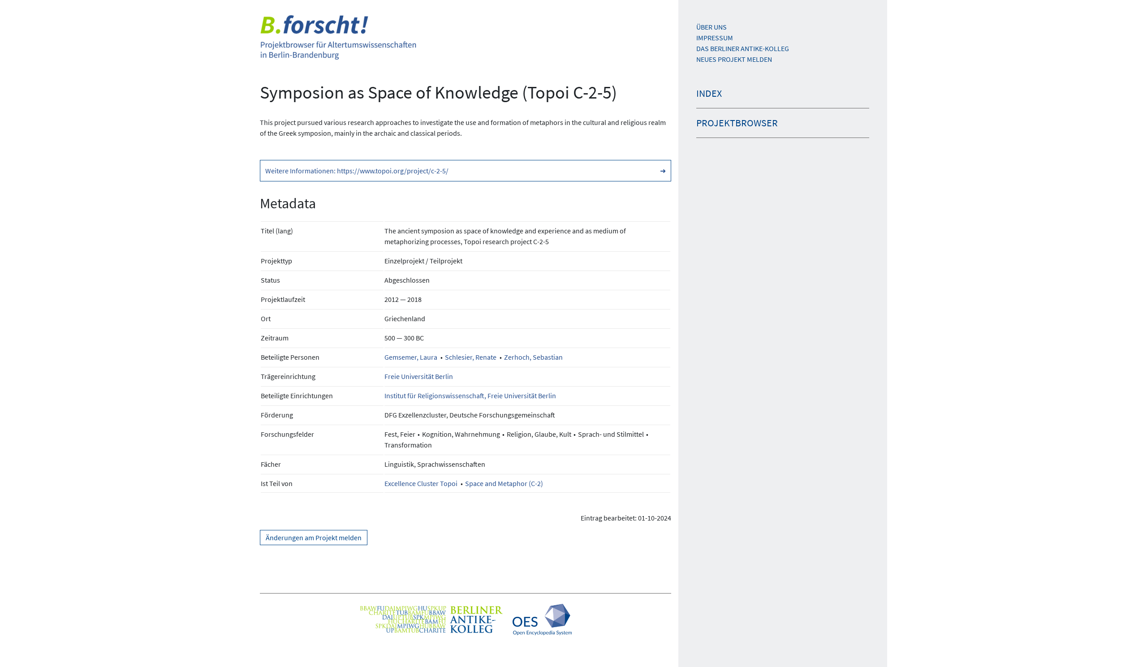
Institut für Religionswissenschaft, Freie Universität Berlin (470, 395)
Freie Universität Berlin (418, 376)
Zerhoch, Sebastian (533, 357)
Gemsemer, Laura (410, 357)
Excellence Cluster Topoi (420, 483)
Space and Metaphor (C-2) (504, 483)
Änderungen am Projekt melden (314, 537)
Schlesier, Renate (470, 357)
